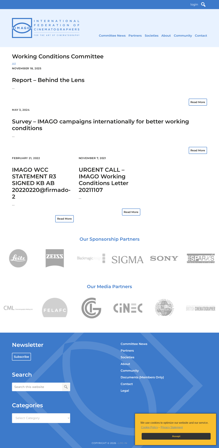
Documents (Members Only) (142, 377)
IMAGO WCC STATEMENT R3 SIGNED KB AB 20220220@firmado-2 (41, 183)
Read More (197, 102)
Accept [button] (176, 436)
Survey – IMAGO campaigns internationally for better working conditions (100, 124)
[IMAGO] (45, 28)
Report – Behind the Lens (48, 80)
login (194, 4)
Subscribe (21, 356)
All (14, 64)
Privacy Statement (172, 427)
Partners (135, 35)
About (166, 35)
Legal (125, 390)
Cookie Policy (149, 427)
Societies (151, 35)
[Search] (203, 4)
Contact (201, 35)
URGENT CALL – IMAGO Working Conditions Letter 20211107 (103, 179)
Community (183, 35)
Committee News (112, 35)
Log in (122, 443)
